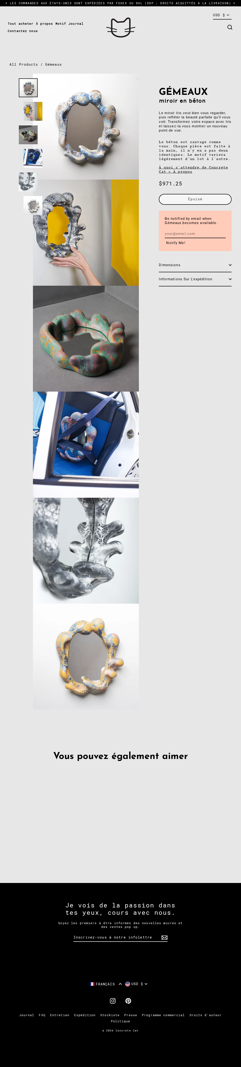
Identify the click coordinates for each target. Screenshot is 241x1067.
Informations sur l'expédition (185, 279)
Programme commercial (163, 1015)
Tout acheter (21, 23)
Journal (76, 23)
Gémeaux (53, 64)
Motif (61, 23)
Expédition (85, 1015)
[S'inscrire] (164, 937)
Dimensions (169, 265)
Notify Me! (175, 243)
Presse (130, 1015)
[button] (106, 984)
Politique (120, 1021)
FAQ (42, 1015)
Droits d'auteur (206, 1015)
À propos (44, 23)
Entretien (59, 1015)
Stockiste (110, 1015)
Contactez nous (23, 31)
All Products (23, 64)
